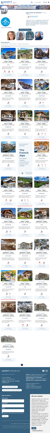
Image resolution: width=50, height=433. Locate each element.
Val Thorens (46, 20)
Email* (3, 408)
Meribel (28, 21)
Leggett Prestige (30, 385)
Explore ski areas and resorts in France (35, 375)
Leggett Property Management (33, 387)
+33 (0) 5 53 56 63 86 (11, 386)
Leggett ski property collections (38, 374)
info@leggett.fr (5, 382)
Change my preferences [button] (37, 430)
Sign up (5, 416)
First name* (5, 398)
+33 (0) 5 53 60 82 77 (15, 390)
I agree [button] (33, 428)
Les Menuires (39, 20)
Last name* (5, 403)
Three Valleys (8, 74)
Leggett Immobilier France (32, 383)
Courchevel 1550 (43, 23)
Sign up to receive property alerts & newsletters (13, 413)
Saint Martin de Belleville (8, 75)
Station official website (6, 27)
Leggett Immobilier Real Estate (33, 386)
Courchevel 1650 (35, 21)
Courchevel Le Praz (34, 22)
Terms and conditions (41, 378)
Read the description (25, 29)
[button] (28, 365)
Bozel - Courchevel (30, 25)
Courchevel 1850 (34, 23)
